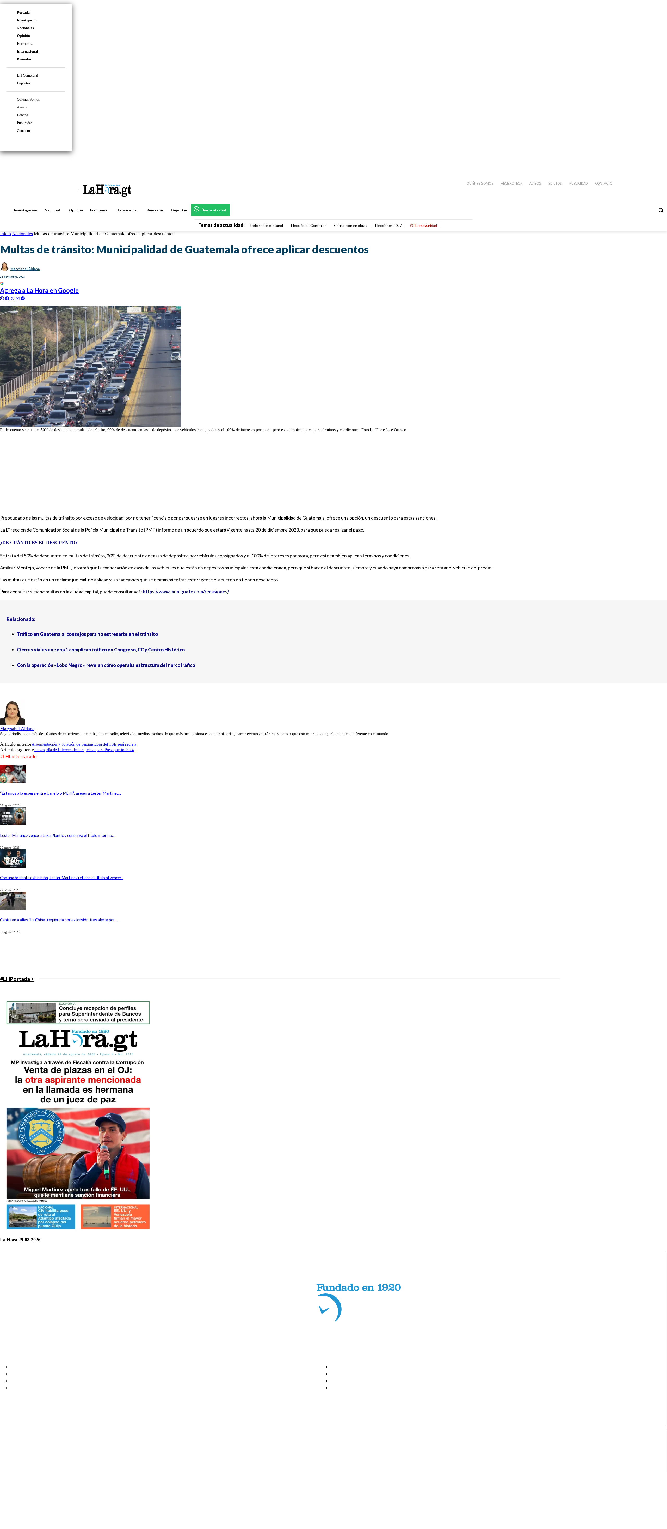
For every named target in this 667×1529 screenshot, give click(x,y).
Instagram (25, 1449)
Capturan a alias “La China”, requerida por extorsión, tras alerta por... (58, 919)
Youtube (23, 1469)
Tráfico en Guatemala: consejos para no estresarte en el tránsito (87, 634)
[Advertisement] (156, 472)
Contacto (23, 131)
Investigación (27, 20)
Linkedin (23, 1455)
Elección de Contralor (308, 225)
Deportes (23, 83)
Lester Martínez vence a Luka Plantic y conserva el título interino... (57, 835)
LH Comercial (27, 75)
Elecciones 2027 (388, 225)
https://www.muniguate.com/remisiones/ (186, 591)
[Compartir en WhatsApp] (2, 298)
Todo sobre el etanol (266, 225)
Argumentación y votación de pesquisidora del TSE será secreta (84, 744)
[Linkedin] (639, 162)
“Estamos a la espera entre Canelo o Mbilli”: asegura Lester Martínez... (60, 793)
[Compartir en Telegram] (23, 298)
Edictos (22, 115)
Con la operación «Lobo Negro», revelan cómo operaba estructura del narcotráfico (106, 665)
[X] (8, 1462)
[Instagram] (629, 162)
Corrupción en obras (350, 225)
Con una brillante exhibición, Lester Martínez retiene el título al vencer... (61, 877)
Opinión (23, 36)
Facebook (24, 1442)
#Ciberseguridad (423, 225)
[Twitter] (648, 162)
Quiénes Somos (28, 99)
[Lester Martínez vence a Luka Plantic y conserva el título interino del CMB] (13, 823)
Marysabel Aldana (25, 269)
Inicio (5, 233)
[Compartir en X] (13, 298)
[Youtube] (657, 162)
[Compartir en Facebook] (7, 298)
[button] (660, 210)
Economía (25, 44)
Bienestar (24, 59)
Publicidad (25, 123)
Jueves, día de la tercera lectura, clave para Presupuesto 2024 (84, 749)
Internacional (27, 51)
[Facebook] (620, 162)
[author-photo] (12, 723)
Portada (23, 12)
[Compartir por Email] (18, 298)
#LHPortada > (17, 979)
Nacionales (25, 28)
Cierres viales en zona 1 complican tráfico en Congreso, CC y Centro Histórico (101, 650)
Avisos (22, 107)
